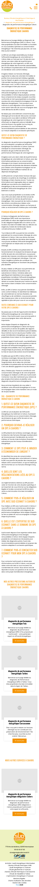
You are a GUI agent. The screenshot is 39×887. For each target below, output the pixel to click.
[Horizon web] (17, 884)
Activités (8, 863)
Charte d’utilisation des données (19, 881)
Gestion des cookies (19, 883)
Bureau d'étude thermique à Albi (20, 865)
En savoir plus (19, 641)
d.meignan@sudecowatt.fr (19, 853)
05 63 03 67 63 (19, 850)
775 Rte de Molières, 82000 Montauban (19, 847)
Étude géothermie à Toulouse (20, 870)
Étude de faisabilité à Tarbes (20, 874)
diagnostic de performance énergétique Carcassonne (19, 722)
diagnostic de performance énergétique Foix (19, 622)
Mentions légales (19, 879)
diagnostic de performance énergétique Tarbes (19, 672)
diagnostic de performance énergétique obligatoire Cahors (19, 795)
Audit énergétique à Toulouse (20, 867)
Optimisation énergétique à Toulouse (20, 876)
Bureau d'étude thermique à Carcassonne (20, 872)
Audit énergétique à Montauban (23, 863)
